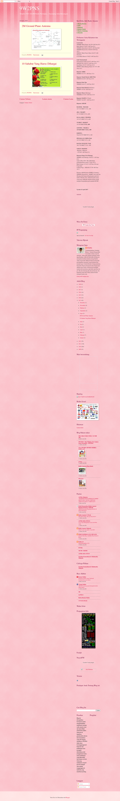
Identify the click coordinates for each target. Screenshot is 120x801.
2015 (80, 295)
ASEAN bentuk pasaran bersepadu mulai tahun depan (88, 586)
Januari (82, 338)
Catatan (81, 784)
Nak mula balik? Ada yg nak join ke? (87, 516)
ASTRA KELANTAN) (84, 521)
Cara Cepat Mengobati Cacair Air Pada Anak (88, 523)
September (83, 311)
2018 (80, 287)
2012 (80, 341)
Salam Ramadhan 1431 (84, 543)
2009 (80, 349)
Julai (81, 321)
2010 (80, 346)
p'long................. (82, 462)
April (81, 330)
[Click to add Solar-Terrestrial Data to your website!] (88, 648)
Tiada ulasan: (36, 55)
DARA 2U (81, 542)
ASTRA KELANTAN (84, 554)
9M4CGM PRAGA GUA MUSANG (88, 534)
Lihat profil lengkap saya (83, 276)
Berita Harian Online (84, 598)
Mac (81, 332)
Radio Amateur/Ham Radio (86, 466)
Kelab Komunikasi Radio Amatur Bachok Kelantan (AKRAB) (87, 506)
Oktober (82, 308)
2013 (80, 300)
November (83, 305)
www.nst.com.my (83, 601)
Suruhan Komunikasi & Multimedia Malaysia (88, 557)
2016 (80, 292)
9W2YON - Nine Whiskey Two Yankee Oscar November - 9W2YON (88, 442)
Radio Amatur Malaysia (85, 528)
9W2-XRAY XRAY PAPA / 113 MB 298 (88, 436)
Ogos (81, 313)
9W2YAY (81, 479)
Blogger (68, 797)
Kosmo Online (82, 577)
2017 (80, 289)
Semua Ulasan (82, 787)
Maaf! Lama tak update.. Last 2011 (87, 530)
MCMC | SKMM (83, 551)
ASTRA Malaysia (83, 497)
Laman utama (47, 99)
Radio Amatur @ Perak (85, 515)
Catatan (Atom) (28, 102)
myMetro (81, 595)
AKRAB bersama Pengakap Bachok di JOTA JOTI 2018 (88, 509)
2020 (80, 284)
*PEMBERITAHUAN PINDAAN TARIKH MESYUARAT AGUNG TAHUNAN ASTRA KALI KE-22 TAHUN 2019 (88, 500)
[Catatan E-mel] (42, 55)
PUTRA (81, 548)
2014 (80, 298)
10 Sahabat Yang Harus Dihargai (39, 63)
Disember (82, 302)
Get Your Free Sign (89, 235)
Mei (81, 327)
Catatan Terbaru (25, 99)
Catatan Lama (68, 99)
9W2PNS (29, 8)
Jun (81, 324)
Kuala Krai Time (89, 225)
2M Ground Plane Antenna (36, 26)
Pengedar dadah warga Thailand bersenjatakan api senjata (86, 579)
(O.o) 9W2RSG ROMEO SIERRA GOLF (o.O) (87, 448)
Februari (82, 335)
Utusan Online (82, 584)
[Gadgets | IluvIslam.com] (88, 671)
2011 (80, 344)
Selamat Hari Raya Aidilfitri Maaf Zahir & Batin (88, 536)
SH (79, 592)
